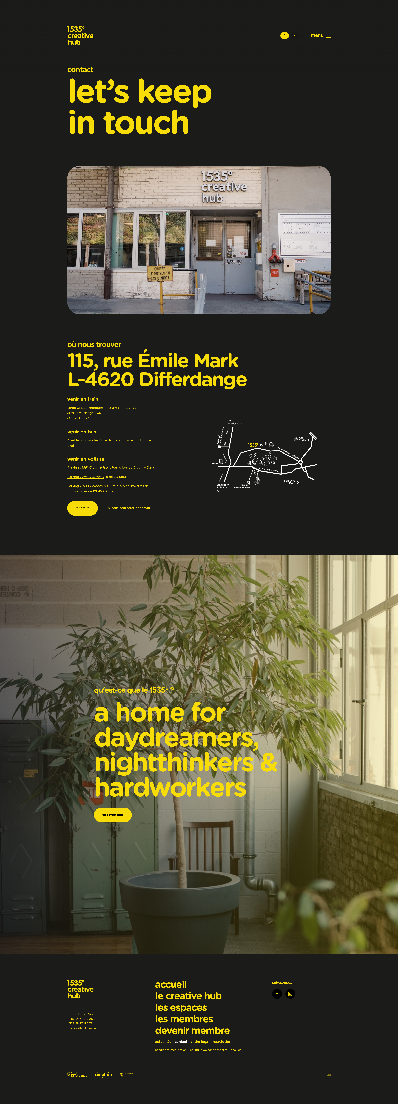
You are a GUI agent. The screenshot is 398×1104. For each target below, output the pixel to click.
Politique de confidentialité (209, 1050)
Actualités (163, 1042)
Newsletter (221, 1042)
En (295, 35)
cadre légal (200, 1042)
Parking (88, 467)
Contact (181, 1042)
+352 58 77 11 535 (79, 1023)
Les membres (184, 1019)
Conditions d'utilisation (171, 1050)
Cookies (236, 1050)
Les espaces (181, 1008)
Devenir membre (192, 1031)
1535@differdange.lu (81, 1028)
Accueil (171, 985)
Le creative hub (188, 996)
